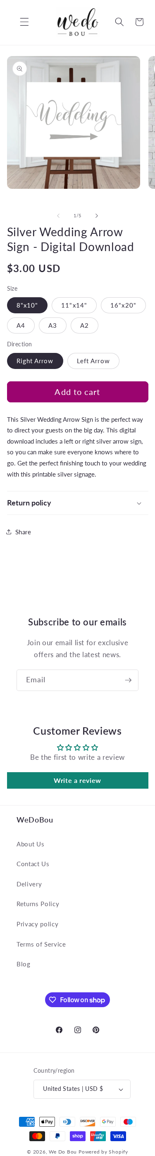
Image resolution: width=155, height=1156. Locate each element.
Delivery (29, 884)
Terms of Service (41, 944)
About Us (30, 844)
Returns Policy (38, 903)
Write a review (77, 780)
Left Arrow (93, 360)
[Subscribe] (128, 680)
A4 (21, 325)
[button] (18, 22)
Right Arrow (35, 360)
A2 (84, 325)
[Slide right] (97, 216)
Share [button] (23, 532)
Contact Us (33, 863)
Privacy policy (37, 924)
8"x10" (27, 305)
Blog (24, 964)
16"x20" (123, 305)
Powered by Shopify (103, 1152)
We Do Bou (63, 1152)
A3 (52, 325)
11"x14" (74, 305)
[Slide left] (58, 216)
